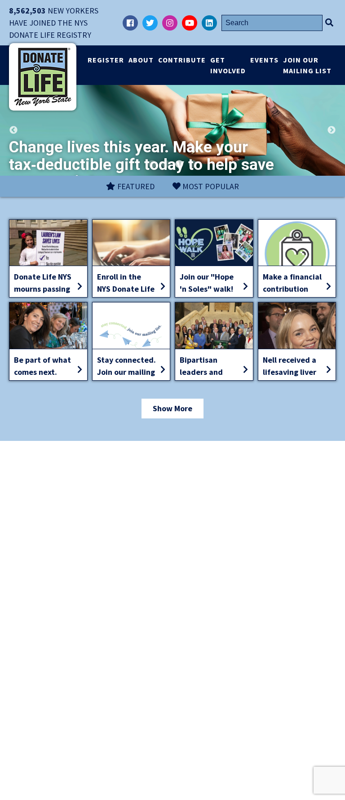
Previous (13, 130)
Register (106, 59)
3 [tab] (179, 164)
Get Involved (228, 65)
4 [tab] (192, 164)
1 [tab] (152, 164)
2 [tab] (165, 164)
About (141, 59)
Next (331, 130)
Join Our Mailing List (307, 65)
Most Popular (210, 186)
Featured (135, 186)
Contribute (182, 59)
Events (264, 59)
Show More (172, 408)
